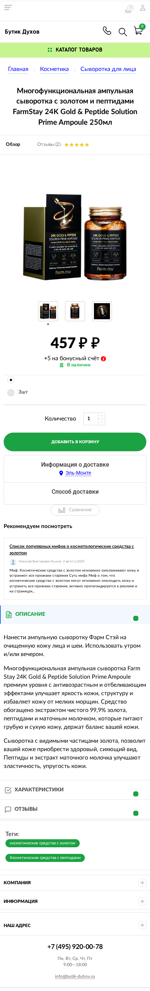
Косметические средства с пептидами (45, 858)
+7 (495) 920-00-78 (107, 30)
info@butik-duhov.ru (75, 976)
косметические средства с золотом (42, 843)
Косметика (54, 69)
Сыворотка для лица (108, 69)
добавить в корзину (75, 442)
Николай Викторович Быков (40, 561)
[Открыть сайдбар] (8, 7)
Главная (18, 69)
